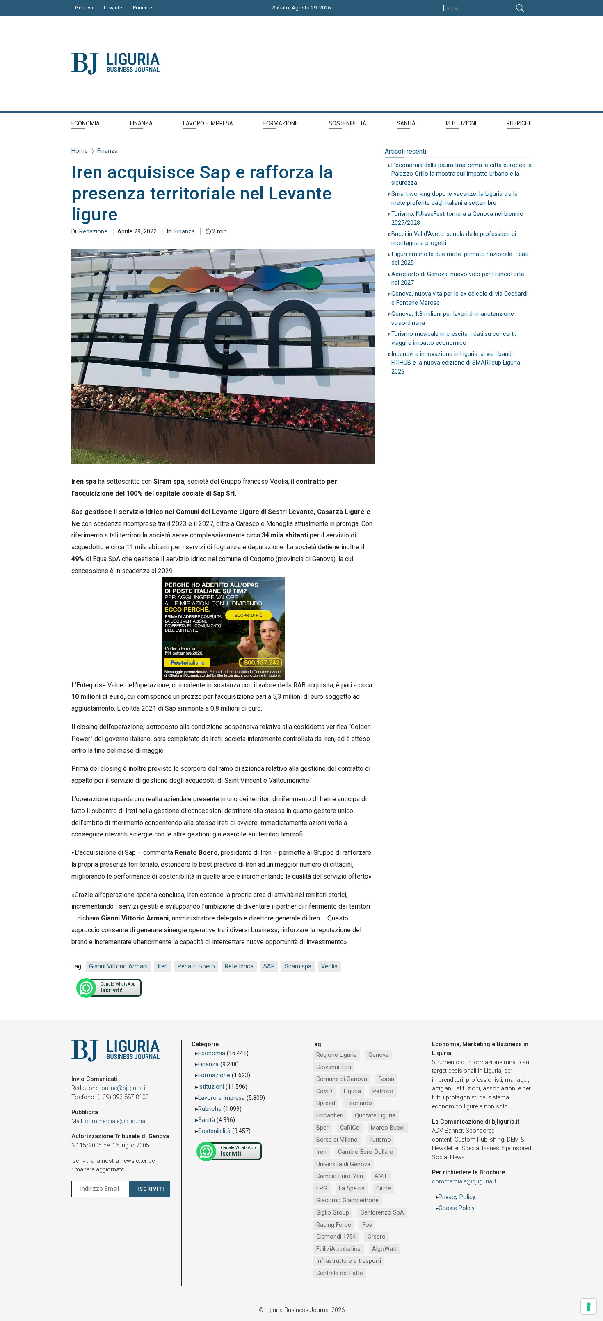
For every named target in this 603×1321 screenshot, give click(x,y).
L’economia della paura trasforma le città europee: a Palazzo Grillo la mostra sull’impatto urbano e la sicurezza (461, 174)
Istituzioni (211, 1086)
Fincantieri (329, 1115)
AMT (381, 1176)
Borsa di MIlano (337, 1139)
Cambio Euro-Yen (339, 1176)
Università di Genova (343, 1164)
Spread (325, 1103)
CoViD (324, 1091)
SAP (269, 966)
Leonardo (359, 1103)
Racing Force (333, 1224)
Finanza (184, 231)
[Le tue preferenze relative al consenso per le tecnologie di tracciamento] (588, 1306)
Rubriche (210, 1109)
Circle (383, 1188)
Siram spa (298, 966)
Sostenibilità (214, 1131)
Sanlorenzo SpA (382, 1212)
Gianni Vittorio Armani (118, 966)
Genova (378, 1054)
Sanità (206, 1120)
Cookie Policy (457, 1208)
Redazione (93, 231)
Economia (211, 1053)
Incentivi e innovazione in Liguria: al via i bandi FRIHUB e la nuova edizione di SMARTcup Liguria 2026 (455, 363)
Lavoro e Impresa (221, 1097)
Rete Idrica (239, 966)
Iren (163, 966)
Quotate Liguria (375, 1115)
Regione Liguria (336, 1054)
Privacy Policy (457, 1197)
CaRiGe (349, 1127)
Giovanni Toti (333, 1067)
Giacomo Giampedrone (347, 1200)
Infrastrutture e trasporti (348, 1261)
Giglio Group (332, 1212)
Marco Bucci (387, 1127)
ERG (321, 1188)
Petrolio (382, 1091)
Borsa (386, 1079)
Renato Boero (196, 966)
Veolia (329, 966)
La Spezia (352, 1188)
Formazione (214, 1075)
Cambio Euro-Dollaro (365, 1152)
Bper (322, 1127)
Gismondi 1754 (336, 1236)
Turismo (380, 1139)
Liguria (352, 1091)
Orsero (377, 1236)
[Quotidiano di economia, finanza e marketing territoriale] (184, 63)
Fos (367, 1224)
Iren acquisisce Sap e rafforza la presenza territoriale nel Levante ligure (202, 193)
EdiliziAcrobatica (338, 1249)
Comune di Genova (341, 1079)
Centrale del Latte (339, 1273)
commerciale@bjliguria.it (117, 1121)
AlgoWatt (384, 1249)
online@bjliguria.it (124, 1088)
